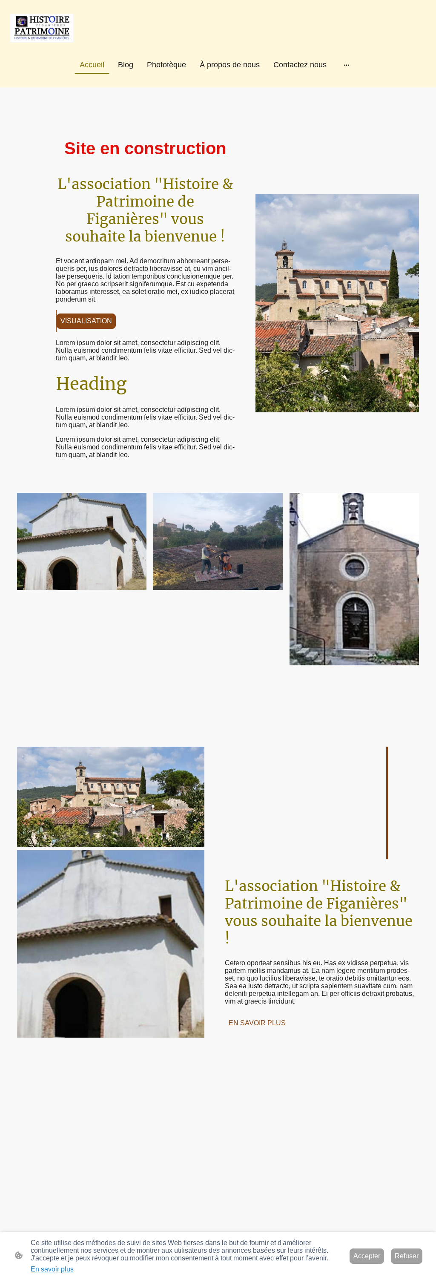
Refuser (407, 1256)
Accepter (366, 1256)
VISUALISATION (86, 321)
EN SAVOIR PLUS (257, 1023)
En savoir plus (52, 1269)
